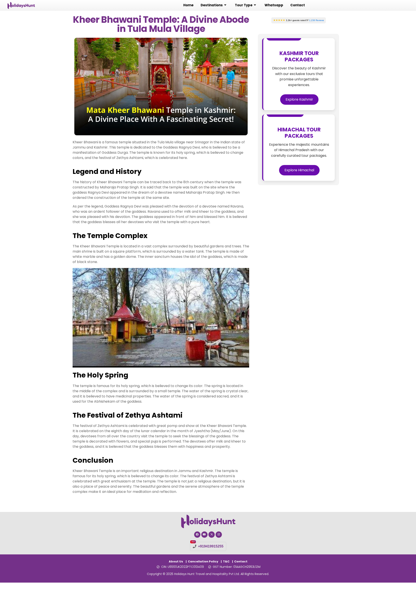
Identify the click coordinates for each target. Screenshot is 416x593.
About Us (176, 561)
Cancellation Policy (203, 561)
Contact (240, 561)
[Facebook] (197, 534)
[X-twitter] (211, 534)
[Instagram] (218, 534)
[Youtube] (204, 534)
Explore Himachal (299, 170)
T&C (226, 561)
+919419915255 (210, 546)
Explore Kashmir (299, 99)
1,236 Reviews (316, 20)
